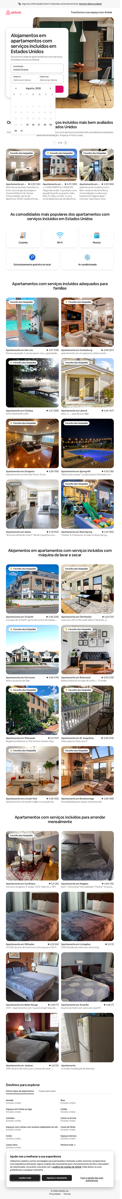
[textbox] (24, 80)
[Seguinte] (65, 142)
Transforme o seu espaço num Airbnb (91, 12)
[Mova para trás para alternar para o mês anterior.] (16, 88)
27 (39, 124)
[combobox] (37, 69)
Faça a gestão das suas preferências (91, 1179)
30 (15, 130)
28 (45, 124)
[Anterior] (54, 142)
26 (33, 124)
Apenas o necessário (57, 1178)
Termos (67, 1194)
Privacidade (55, 1194)
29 (50, 124)
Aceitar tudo (25, 1178)
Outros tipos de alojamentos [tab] (20, 1091)
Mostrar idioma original (90, 4)
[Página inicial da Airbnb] (13, 12)
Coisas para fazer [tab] (47, 1091)
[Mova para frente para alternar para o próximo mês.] (50, 88)
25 (27, 124)
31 (22, 130)
